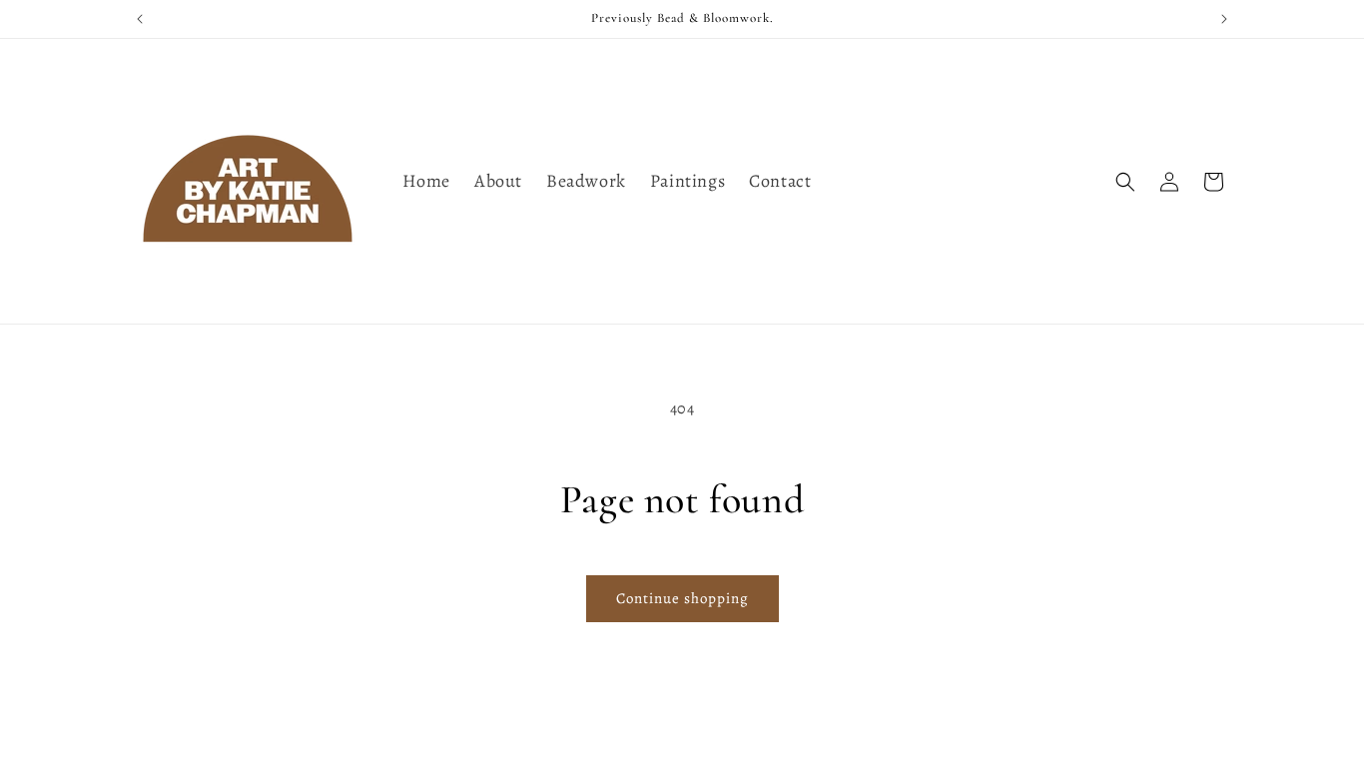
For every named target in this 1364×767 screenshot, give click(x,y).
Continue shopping (682, 598)
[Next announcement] (1224, 19)
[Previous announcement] (140, 19)
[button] (1125, 182)
